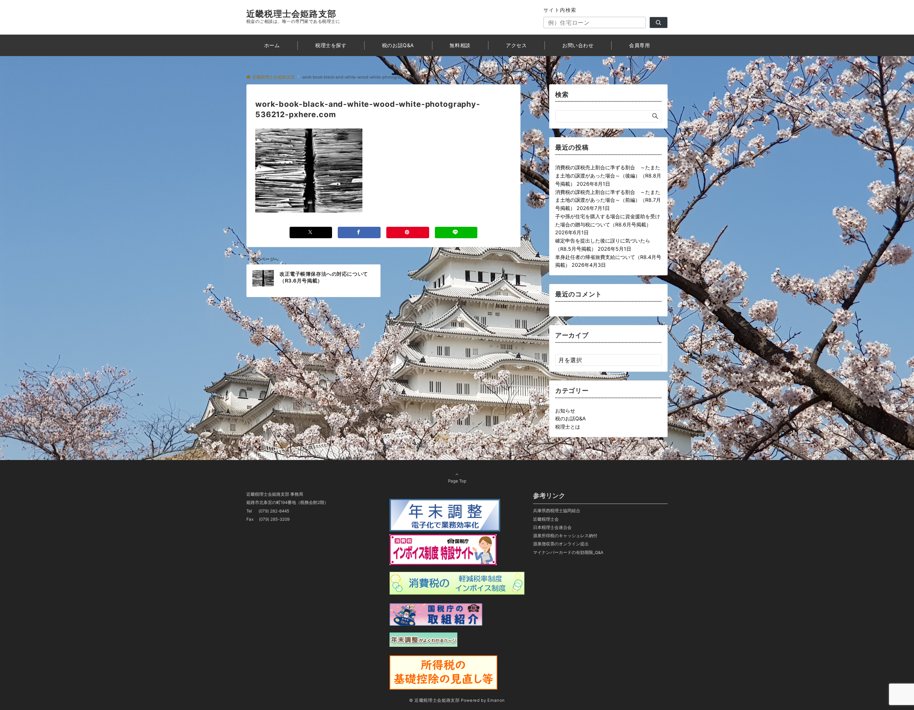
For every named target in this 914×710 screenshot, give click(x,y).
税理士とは (567, 427)
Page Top (457, 481)
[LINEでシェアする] (456, 232)
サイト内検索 (560, 10)
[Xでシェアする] (311, 232)
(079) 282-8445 (273, 511)
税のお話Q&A (570, 418)
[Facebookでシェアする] (359, 232)
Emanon (496, 700)
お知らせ (565, 411)
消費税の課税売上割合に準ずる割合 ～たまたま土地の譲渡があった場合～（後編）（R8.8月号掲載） (608, 175)
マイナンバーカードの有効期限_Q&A (568, 552)
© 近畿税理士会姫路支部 (434, 700)
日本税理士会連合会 (552, 527)
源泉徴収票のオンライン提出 (561, 543)
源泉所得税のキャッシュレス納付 (565, 535)
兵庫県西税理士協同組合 (556, 510)
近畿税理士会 (546, 519)
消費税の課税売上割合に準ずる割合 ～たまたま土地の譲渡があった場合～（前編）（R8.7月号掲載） (608, 200)
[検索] (658, 22)
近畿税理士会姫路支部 (291, 14)
